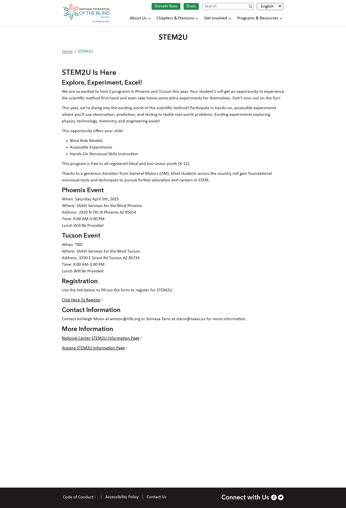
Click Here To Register (81, 300)
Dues (191, 6)
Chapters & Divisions (175, 18)
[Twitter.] (281, 497)
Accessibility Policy (122, 497)
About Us (138, 18)
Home (67, 51)
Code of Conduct (78, 497)
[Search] (251, 6)
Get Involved (215, 18)
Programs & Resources (257, 18)
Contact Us (156, 497)
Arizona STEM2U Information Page (93, 348)
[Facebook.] (274, 497)
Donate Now (166, 6)
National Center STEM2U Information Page (100, 338)
